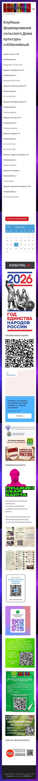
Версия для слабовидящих (17, 218)
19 (16, 244)
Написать (19, 416)
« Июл (9, 226)
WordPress (27, 776)
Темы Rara (10, 776)
